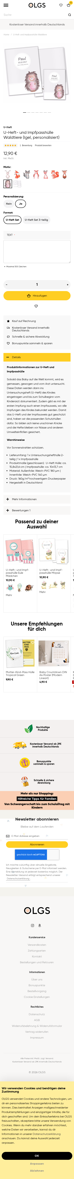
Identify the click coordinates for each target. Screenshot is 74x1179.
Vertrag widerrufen (36, 1031)
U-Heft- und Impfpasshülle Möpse (54, 551)
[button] (25, 112)
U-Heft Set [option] (12, 220)
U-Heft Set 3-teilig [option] (36, 220)
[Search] (69, 14)
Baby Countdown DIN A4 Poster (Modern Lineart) (54, 653)
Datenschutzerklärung (18, 878)
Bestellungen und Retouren (37, 962)
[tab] (37, 357)
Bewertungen (21, 510)
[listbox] (37, 179)
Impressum (37, 1037)
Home (6, 34)
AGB (37, 1020)
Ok (37, 1156)
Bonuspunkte (37, 985)
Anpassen (37, 1163)
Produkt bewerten (43, 145)
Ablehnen (37, 1170)
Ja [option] (20, 203)
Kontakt (37, 956)
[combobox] (37, 14)
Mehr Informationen (24, 499)
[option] (7, 174)
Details (16, 357)
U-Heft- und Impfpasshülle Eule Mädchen (20, 551)
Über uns (36, 979)
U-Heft (7, 127)
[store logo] (37, 5)
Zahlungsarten (37, 950)
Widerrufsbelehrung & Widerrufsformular (37, 1026)
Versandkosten (37, 944)
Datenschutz (37, 1014)
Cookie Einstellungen (37, 997)
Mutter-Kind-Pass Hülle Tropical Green (20, 653)
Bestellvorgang (37, 991)
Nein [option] (9, 203)
